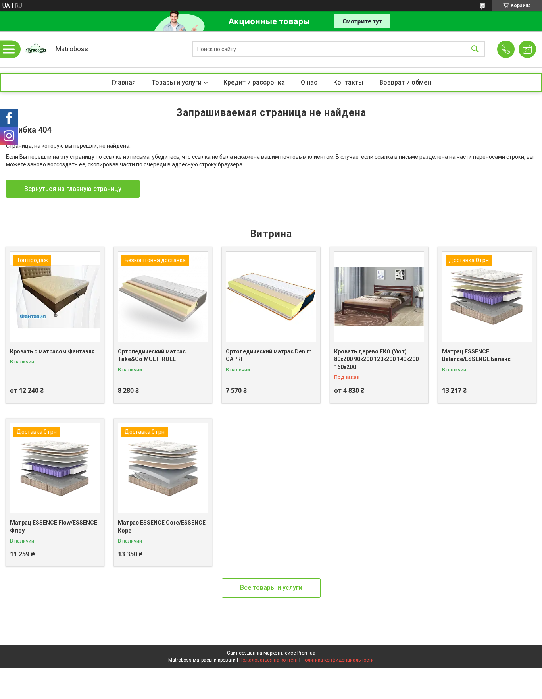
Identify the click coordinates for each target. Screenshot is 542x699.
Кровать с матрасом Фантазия (52, 351)
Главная (123, 82)
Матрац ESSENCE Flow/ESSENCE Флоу (53, 526)
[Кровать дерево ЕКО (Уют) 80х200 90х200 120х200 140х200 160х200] (379, 296)
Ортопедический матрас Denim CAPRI (269, 355)
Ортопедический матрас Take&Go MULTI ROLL (152, 355)
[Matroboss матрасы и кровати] (36, 49)
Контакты (348, 82)
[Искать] (474, 49)
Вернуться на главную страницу (72, 189)
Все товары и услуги (271, 587)
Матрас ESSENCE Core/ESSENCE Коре (162, 526)
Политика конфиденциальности (338, 660)
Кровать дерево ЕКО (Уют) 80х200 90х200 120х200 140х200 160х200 (376, 359)
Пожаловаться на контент (268, 660)
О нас (309, 82)
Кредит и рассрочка (254, 82)
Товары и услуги (177, 82)
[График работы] (527, 49)
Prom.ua (306, 653)
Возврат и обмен (405, 82)
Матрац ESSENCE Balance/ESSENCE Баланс (476, 355)
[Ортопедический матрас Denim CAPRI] (271, 296)
